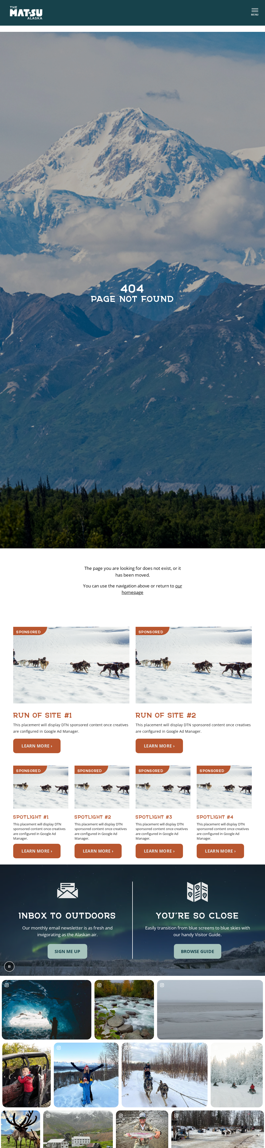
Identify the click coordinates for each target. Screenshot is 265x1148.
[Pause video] (9, 966)
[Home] (26, 12)
